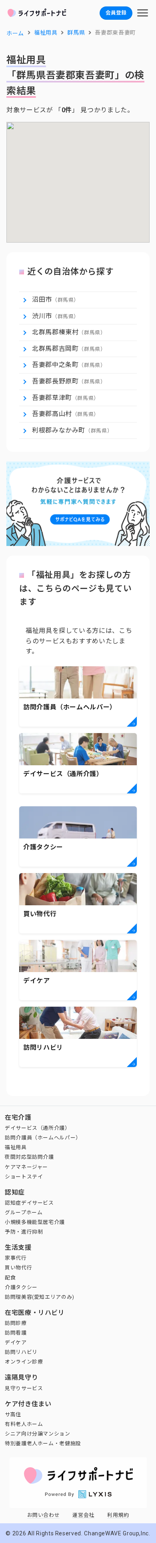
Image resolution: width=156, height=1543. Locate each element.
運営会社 (83, 1515)
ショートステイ (24, 1177)
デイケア (16, 1342)
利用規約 (118, 1515)
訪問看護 (16, 1333)
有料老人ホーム (24, 1424)
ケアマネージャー (26, 1167)
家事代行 (16, 1258)
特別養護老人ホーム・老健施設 (43, 1443)
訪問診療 (16, 1323)
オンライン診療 (24, 1362)
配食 (10, 1278)
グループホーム (23, 1212)
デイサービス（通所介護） (37, 1128)
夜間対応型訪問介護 (29, 1157)
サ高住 (13, 1414)
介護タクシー (21, 1287)
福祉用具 (16, 1147)
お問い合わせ (43, 1515)
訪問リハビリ (21, 1352)
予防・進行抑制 (24, 1232)
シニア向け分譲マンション (37, 1434)
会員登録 (116, 13)
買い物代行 (18, 1268)
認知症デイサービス (29, 1203)
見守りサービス (24, 1388)
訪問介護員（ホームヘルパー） (43, 1138)
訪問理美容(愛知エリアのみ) (39, 1297)
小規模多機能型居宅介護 (35, 1222)
